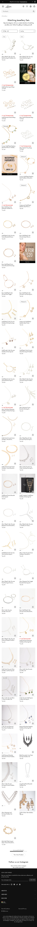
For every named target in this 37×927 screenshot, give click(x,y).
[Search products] (33, 11)
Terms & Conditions (5, 908)
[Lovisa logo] (9, 6)
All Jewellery (4, 16)
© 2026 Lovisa (4, 911)
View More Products (18, 854)
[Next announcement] (32, 1)
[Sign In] (30, 6)
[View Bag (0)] (34, 6)
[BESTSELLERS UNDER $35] (27, 74)
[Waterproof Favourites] (9, 165)
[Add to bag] (15, 53)
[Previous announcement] (2, 1)
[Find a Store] (23, 6)
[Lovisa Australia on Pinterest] (19, 884)
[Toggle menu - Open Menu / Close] (3, 6)
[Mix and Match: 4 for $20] (27, 253)
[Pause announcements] (35, 1)
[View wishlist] (27, 6)
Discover (4, 898)
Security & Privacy (22, 908)
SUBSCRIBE (32, 880)
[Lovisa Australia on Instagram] (11, 884)
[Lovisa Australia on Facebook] (14, 884)
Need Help (4, 894)
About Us (4, 890)
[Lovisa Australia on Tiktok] (17, 884)
